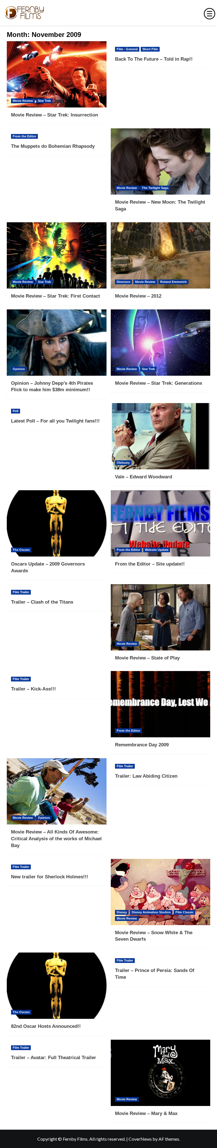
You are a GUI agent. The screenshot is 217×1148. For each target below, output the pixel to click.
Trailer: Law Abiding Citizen (146, 776)
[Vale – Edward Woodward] (161, 436)
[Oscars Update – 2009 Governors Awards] (57, 523)
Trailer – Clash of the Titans (42, 602)
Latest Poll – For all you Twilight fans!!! (55, 421)
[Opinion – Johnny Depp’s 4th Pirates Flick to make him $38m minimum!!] (57, 342)
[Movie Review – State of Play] (161, 617)
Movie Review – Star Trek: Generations (158, 383)
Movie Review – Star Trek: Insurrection (54, 115)
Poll (15, 411)
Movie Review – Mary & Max (146, 1113)
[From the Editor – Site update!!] (161, 523)
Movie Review (23, 100)
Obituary (123, 462)
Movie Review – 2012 (138, 296)
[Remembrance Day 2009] (161, 704)
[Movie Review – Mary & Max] (161, 1073)
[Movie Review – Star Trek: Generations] (161, 342)
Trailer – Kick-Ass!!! (33, 689)
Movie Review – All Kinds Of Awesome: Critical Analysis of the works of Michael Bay (56, 838)
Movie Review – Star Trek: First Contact (55, 296)
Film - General (127, 49)
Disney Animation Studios (151, 912)
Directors (123, 281)
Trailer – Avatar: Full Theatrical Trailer (53, 1057)
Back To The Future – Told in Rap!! (154, 59)
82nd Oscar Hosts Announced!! (46, 1026)
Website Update (156, 549)
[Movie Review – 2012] (161, 255)
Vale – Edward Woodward (143, 477)
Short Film (150, 49)
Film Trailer (21, 592)
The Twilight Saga (155, 188)
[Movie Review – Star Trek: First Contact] (57, 255)
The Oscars (21, 549)
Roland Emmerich (173, 281)
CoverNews (140, 1139)
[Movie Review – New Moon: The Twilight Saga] (161, 161)
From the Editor (24, 136)
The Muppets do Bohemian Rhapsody (53, 146)
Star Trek (44, 100)
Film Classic (184, 912)
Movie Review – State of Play (147, 658)
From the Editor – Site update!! (150, 564)
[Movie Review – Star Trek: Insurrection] (57, 74)
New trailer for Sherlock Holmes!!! (49, 876)
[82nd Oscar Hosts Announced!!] (57, 986)
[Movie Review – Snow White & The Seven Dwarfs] (161, 892)
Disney (122, 912)
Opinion (19, 369)
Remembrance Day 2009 (142, 744)
